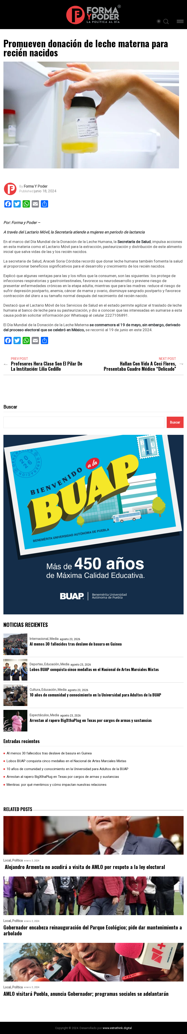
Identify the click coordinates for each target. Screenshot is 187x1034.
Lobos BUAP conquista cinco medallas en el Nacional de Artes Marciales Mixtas (94, 669)
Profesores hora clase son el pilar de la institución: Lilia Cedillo (46, 366)
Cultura (35, 689)
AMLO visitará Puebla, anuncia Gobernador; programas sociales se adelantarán (86, 993)
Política (17, 860)
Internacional (39, 638)
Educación (51, 664)
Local (7, 860)
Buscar (10, 407)
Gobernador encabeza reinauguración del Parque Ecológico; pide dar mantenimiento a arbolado (92, 930)
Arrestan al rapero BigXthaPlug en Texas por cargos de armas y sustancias (91, 720)
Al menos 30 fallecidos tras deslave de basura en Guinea (76, 644)
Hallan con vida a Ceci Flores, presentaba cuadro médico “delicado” (140, 366)
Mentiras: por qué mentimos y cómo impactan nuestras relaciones (56, 785)
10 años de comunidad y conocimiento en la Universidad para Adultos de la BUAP (95, 695)
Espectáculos (39, 715)
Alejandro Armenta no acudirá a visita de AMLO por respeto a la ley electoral (84, 867)
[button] (180, 22)
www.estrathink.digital (117, 1027)
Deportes (36, 664)
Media (54, 638)
